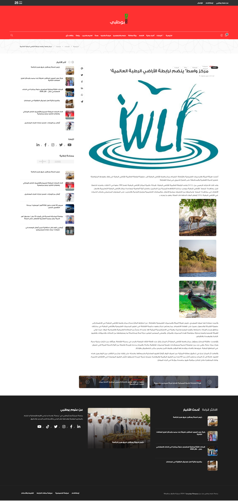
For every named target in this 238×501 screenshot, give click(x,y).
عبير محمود (205, 76)
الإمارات (159, 35)
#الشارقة (194, 67)
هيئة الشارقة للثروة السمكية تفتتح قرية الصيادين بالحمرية (177, 383)
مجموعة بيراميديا (192, 493)
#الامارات (176, 67)
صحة (96, 35)
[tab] (191, 410)
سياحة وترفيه (106, 35)
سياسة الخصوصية (62, 493)
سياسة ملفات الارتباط (44, 493)
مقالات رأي (70, 35)
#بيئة (185, 67)
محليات (58, 46)
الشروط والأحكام (27, 493)
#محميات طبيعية (205, 67)
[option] (47, 98)
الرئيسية (169, 35)
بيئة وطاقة (132, 35)
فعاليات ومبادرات (138, 379)
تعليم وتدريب (87, 35)
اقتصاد (141, 35)
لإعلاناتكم (209, 3)
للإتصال (200, 3)
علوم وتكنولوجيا (119, 35)
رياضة (78, 35)
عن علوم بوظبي (222, 3)
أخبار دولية (150, 35)
